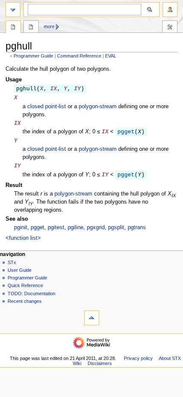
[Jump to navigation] (13, 9)
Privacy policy (138, 358)
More (49, 26)
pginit (20, 227)
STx (12, 262)
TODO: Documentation (31, 293)
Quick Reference (25, 285)
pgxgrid (96, 227)
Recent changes (25, 301)
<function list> (23, 238)
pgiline (75, 227)
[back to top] (91, 318)
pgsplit (116, 227)
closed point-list (46, 106)
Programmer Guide (33, 55)
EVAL (110, 55)
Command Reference (79, 55)
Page (13, 28)
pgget (125, 132)
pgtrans (137, 227)
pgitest (56, 227)
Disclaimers (100, 363)
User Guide (19, 270)
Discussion (31, 28)
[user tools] (170, 9)
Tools (170, 28)
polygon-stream (98, 106)
